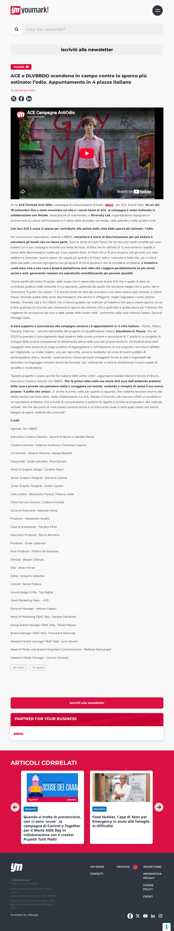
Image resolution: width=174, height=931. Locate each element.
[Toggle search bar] (16, 29)
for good (38, 667)
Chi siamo (97, 866)
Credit (148, 896)
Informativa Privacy (152, 876)
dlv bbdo (19, 667)
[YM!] (29, 10)
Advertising (152, 866)
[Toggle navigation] (157, 10)
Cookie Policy (148, 887)
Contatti (96, 873)
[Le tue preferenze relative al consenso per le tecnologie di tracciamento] (167, 927)
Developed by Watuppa (24, 914)
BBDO (18, 734)
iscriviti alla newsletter (87, 49)
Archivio (123, 866)
